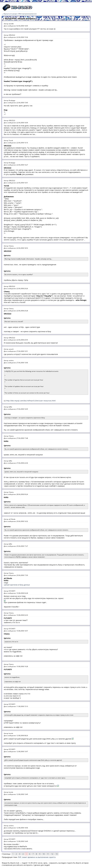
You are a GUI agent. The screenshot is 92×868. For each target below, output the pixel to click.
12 (52, 854)
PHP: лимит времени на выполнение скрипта (37, 857)
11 (48, 854)
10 (44, 854)
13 (57, 854)
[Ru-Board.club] (17, 10)
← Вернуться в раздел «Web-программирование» (19, 14)
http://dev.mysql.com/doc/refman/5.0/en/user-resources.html (31, 401)
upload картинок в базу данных (17, 585)
